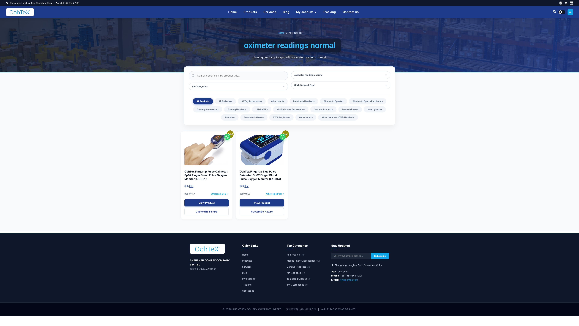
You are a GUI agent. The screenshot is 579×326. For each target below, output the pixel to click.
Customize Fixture (206, 211)
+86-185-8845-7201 (69, 3)
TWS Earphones (281, 117)
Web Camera (306, 117)
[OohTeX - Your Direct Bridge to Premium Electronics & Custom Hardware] (20, 12)
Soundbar (230, 117)
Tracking (329, 12)
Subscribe (380, 255)
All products (277, 101)
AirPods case (225, 101)
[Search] (554, 12)
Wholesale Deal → (220, 194)
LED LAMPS (262, 109)
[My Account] (570, 12)
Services (270, 12)
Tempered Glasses (254, 117)
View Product (207, 202)
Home (232, 12)
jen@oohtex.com (349, 279)
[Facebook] (560, 3)
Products (250, 12)
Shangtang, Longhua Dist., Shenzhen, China (31, 3)
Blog (286, 12)
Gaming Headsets (237, 109)
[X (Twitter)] (566, 3)
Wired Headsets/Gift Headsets (338, 117)
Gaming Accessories (208, 109)
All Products (202, 101)
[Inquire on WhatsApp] (227, 137)
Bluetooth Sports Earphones (368, 101)
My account (304, 12)
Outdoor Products (323, 109)
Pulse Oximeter (350, 109)
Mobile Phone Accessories (291, 109)
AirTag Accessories (251, 101)
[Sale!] (206, 151)
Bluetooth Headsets (304, 101)
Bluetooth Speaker (333, 101)
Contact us (351, 12)
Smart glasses (374, 109)
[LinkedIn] (571, 3)
